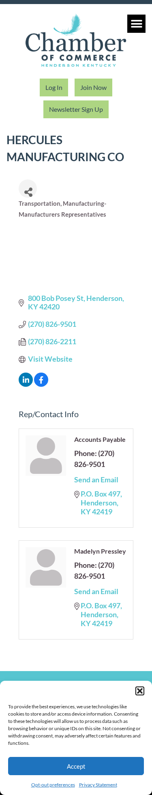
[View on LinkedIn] (26, 383)
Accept (76, 766)
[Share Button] (28, 188)
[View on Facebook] (41, 383)
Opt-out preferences (53, 785)
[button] (140, 691)
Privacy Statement (98, 785)
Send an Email (96, 479)
